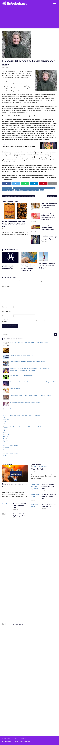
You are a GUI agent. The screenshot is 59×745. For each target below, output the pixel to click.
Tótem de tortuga (18, 624)
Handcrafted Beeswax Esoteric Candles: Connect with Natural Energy (13, 223)
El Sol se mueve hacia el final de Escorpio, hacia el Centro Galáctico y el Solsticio (32, 382)
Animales (4, 489)
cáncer (22, 188)
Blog (3, 229)
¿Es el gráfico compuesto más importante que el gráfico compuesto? (29, 342)
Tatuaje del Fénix (37, 469)
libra (13, 190)
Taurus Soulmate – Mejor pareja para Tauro (22, 375)
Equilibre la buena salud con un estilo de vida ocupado (19, 196)
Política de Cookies (6, 741)
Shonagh (28, 190)
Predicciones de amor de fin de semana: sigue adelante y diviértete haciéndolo (49, 237)
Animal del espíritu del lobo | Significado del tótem (19, 505)
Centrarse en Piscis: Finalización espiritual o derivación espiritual (8, 266)
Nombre (5, 307)
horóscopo (5, 190)
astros (18, 188)
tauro (32, 190)
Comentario (6, 286)
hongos (53, 188)
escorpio (39, 188)
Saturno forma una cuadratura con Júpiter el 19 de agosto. (26, 349)
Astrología (5, 67)
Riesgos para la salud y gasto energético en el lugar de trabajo (27, 361)
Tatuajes (33, 471)
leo (9, 190)
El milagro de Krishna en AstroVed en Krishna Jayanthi (25, 402)
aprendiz (10, 188)
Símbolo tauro (14, 453)
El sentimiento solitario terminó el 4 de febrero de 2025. (25, 427)
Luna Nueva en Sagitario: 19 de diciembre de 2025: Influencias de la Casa (30, 395)
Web (3, 316)
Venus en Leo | (51, 196)
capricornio (28, 188)
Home (49, 188)
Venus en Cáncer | (15, 388)
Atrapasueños (14, 445)
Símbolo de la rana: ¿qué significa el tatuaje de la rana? (49, 496)
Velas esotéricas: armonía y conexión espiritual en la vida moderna (49, 205)
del (35, 188)
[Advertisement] (29, 18)
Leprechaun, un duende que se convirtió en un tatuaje (48, 486)
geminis (44, 188)
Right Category (36, 464)
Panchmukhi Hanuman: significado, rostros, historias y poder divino (48, 227)
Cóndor (12, 409)
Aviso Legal (15, 741)
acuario (4, 188)
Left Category (7, 464)
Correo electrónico (7, 311)
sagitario (22, 190)
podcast (17, 190)
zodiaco (42, 190)
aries (14, 188)
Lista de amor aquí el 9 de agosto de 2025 (22, 355)
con (33, 188)
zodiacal (37, 190)
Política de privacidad (25, 741)
